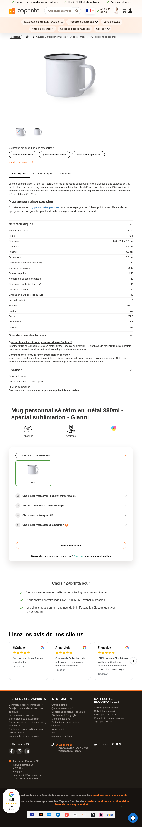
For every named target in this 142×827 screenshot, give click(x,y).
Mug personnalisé (78, 37)
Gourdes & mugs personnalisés (51, 37)
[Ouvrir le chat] (133, 818)
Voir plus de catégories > (21, 162)
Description (19, 173)
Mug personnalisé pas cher (103, 37)
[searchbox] (59, 10)
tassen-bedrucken (23, 154)
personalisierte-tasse (54, 154)
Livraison (65, 173)
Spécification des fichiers (27, 335)
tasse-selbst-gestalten (88, 154)
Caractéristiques (43, 173)
